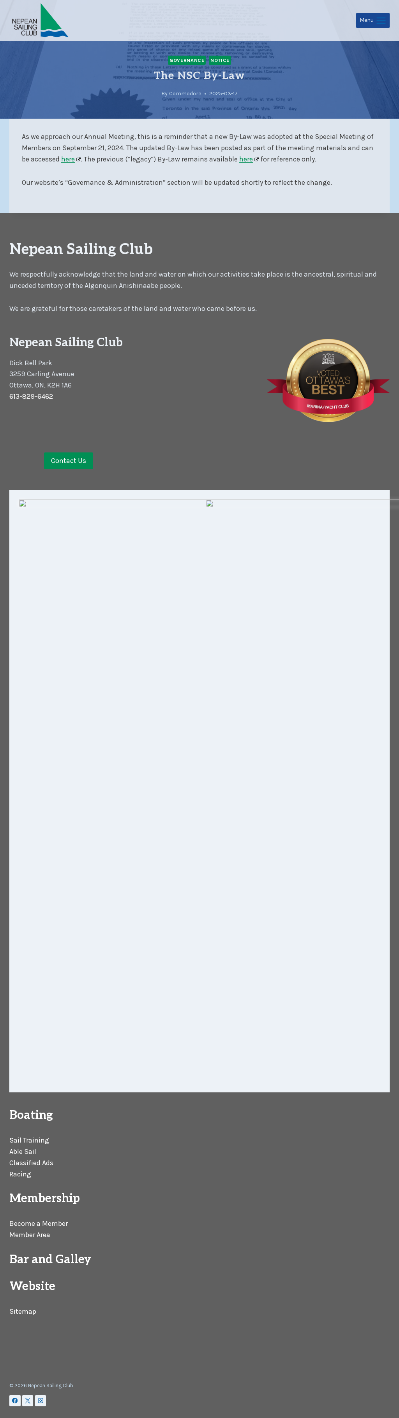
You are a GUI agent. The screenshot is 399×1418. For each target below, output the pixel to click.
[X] (28, 1400)
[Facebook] (15, 1400)
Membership (44, 1199)
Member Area (29, 1234)
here (68, 159)
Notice (220, 60)
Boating (31, 1115)
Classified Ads (31, 1163)
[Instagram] (40, 1400)
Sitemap (22, 1311)
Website (32, 1287)
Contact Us (68, 460)
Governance (186, 60)
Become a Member (38, 1223)
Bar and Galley (50, 1260)
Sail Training (29, 1140)
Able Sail (22, 1151)
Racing (20, 1174)
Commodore (185, 93)
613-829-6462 (31, 396)
